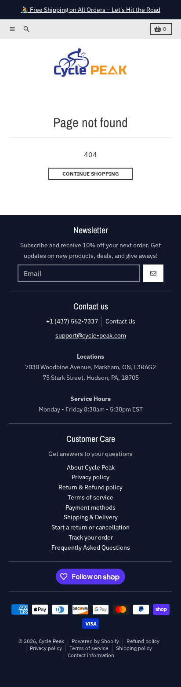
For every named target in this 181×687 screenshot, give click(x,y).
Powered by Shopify (95, 641)
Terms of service (89, 648)
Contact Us (120, 321)
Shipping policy (134, 648)
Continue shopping (90, 173)
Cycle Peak (51, 641)
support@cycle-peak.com (90, 335)
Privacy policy (46, 648)
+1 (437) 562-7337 (72, 321)
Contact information (91, 655)
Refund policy (143, 641)
